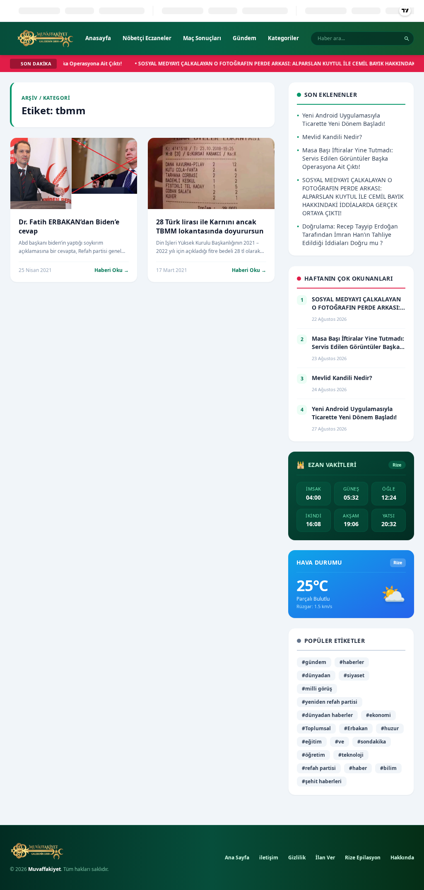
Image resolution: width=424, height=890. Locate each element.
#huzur (390, 728)
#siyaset (354, 675)
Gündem (244, 38)
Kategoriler (283, 38)
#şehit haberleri (322, 781)
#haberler (352, 662)
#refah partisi (319, 768)
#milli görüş (317, 688)
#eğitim (312, 741)
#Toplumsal (316, 728)
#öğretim (313, 754)
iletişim (268, 857)
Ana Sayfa (237, 857)
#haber (358, 768)
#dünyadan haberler (327, 715)
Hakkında (402, 857)
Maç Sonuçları (202, 38)
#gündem (314, 662)
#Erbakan (356, 728)
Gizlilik (297, 857)
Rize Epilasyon (363, 857)
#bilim (388, 768)
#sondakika (371, 741)
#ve (339, 741)
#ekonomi (378, 715)
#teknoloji (351, 754)
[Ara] (407, 39)
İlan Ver (325, 857)
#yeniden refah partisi (329, 701)
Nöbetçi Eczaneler (147, 38)
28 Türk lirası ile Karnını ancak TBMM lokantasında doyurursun (210, 226)
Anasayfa (98, 38)
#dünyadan (316, 675)
